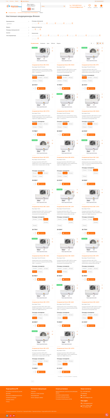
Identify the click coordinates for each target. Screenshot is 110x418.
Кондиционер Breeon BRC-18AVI (40, 256)
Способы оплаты (10, 399)
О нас (7, 1)
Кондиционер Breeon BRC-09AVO (90, 111)
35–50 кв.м (60, 23)
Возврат (16, 1)
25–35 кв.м (51, 23)
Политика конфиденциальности (14, 395)
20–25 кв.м (43, 23)
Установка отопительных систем (14, 391)
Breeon (10, 23)
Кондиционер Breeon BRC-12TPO (90, 206)
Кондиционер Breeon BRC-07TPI (90, 65)
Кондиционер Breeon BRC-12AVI (90, 157)
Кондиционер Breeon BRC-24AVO (90, 302)
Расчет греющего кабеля (37, 397)
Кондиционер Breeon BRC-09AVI (65, 111)
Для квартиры (36, 35)
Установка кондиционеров (62, 395)
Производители (35, 395)
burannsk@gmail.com (77, 7)
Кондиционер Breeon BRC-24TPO (65, 348)
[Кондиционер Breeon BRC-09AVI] (67, 101)
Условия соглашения (11, 397)
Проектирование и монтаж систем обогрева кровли (66, 392)
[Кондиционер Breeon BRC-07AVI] (42, 54)
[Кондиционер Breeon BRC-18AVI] (42, 245)
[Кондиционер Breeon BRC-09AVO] (92, 101)
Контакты (12, 1)
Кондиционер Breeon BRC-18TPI (90, 256)
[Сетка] (97, 43)
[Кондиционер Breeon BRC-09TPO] (67, 147)
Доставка (8, 393)
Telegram (84, 395)
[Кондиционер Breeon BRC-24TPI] (42, 338)
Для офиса (72, 35)
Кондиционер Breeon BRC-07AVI (40, 65)
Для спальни (53, 35)
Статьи (8, 401)
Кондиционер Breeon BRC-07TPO (40, 111)
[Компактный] (102, 43)
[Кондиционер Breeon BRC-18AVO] (67, 245)
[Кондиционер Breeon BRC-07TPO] (42, 101)
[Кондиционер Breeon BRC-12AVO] (42, 196)
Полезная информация (38, 389)
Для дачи (34, 38)
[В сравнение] (52, 51)
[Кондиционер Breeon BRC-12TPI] (67, 196)
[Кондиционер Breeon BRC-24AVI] (67, 292)
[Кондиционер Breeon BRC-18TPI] (92, 245)
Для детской (63, 35)
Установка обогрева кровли (62, 397)
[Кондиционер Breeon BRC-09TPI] (42, 147)
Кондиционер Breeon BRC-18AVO (65, 256)
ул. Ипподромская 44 (87, 403)
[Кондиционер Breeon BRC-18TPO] (42, 292)
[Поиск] (64, 6)
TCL (38, 29)
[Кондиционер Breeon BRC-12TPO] (92, 196)
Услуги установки (62, 389)
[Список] (100, 43)
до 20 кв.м (34, 23)
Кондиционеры (12, 12)
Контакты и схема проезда (37, 393)
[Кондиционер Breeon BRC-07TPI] (92, 54)
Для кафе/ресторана (93, 35)
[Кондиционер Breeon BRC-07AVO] (67, 54)
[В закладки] (52, 48)
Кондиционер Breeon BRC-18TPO (40, 302)
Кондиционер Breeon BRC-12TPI (65, 206)
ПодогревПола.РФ (12, 389)
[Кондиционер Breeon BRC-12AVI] (92, 147)
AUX (33, 29)
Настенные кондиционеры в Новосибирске (28, 12)
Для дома (45, 35)
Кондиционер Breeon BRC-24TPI (40, 348)
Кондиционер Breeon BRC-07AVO (65, 65)
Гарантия (33, 391)
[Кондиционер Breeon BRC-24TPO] (67, 338)
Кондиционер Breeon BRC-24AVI (65, 302)
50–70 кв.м (68, 23)
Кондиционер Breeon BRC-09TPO (65, 157)
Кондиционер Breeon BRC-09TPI (40, 157)
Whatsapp (84, 393)
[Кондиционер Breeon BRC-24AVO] (92, 292)
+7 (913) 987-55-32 (76, 5)
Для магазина (81, 35)
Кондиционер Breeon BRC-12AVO (40, 206)
